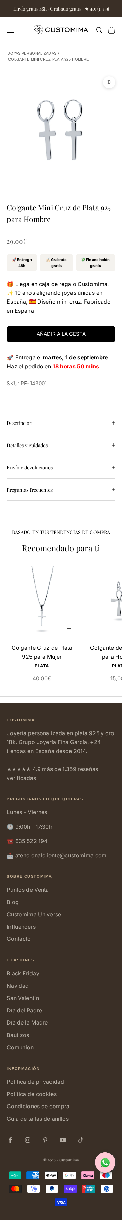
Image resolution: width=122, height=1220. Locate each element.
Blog (13, 901)
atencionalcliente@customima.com (61, 855)
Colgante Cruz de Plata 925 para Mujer (42, 652)
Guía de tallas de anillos (38, 1118)
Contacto (19, 938)
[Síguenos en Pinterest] (45, 1140)
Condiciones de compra (38, 1106)
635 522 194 (31, 841)
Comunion (20, 1047)
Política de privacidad (35, 1081)
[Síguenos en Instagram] (27, 1140)
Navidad (18, 985)
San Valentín (23, 998)
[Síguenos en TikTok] (80, 1140)
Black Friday (23, 973)
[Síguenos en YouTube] (63, 1140)
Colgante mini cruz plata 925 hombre (48, 59)
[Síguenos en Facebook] (10, 1140)
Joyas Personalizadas (32, 53)
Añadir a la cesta (61, 334)
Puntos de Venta (28, 889)
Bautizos (18, 1035)
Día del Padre (24, 1010)
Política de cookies (32, 1094)
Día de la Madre (27, 1022)
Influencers (21, 926)
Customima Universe (34, 914)
